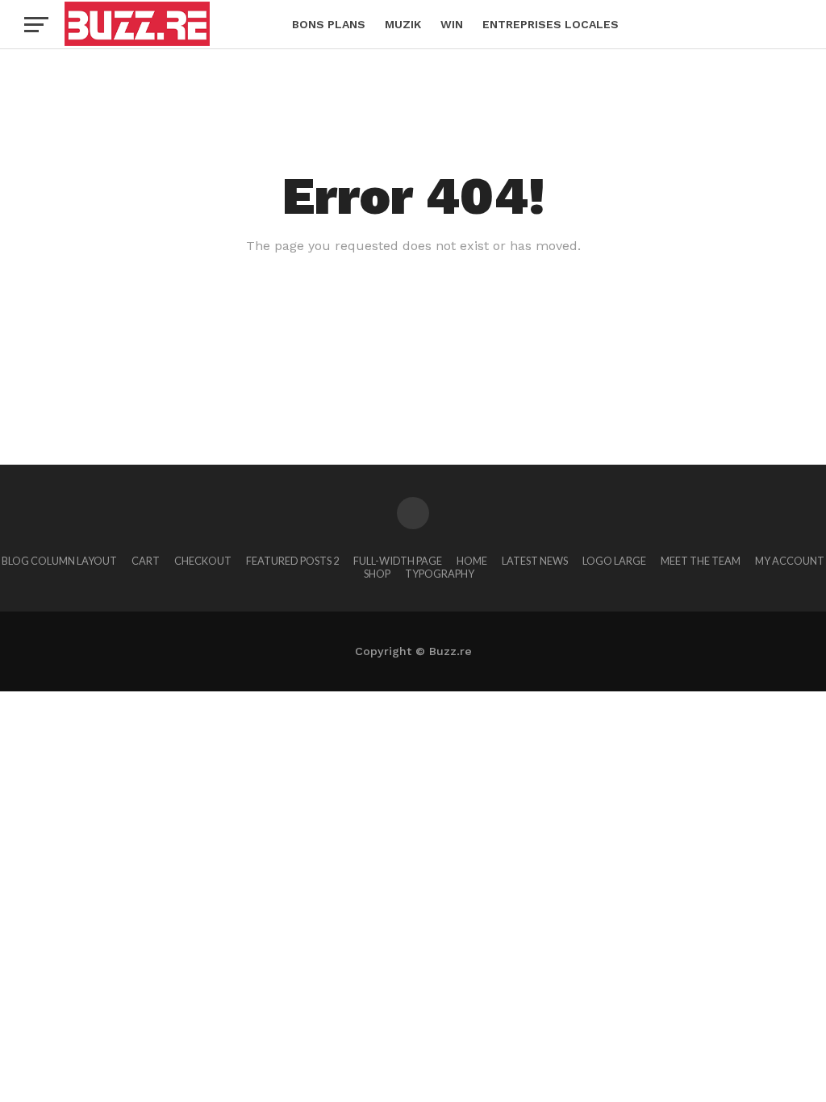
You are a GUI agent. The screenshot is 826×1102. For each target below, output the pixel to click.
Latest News (535, 560)
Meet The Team (700, 560)
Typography (439, 573)
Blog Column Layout (59, 560)
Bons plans (328, 24)
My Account (789, 560)
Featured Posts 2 (292, 560)
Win (451, 24)
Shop (377, 573)
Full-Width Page (397, 560)
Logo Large (614, 560)
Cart (145, 560)
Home (472, 560)
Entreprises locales (550, 24)
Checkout (203, 560)
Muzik (403, 24)
